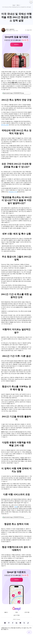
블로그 (18, 5)
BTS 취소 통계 (5, 124)
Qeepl (14, 5)
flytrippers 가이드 (13, 191)
